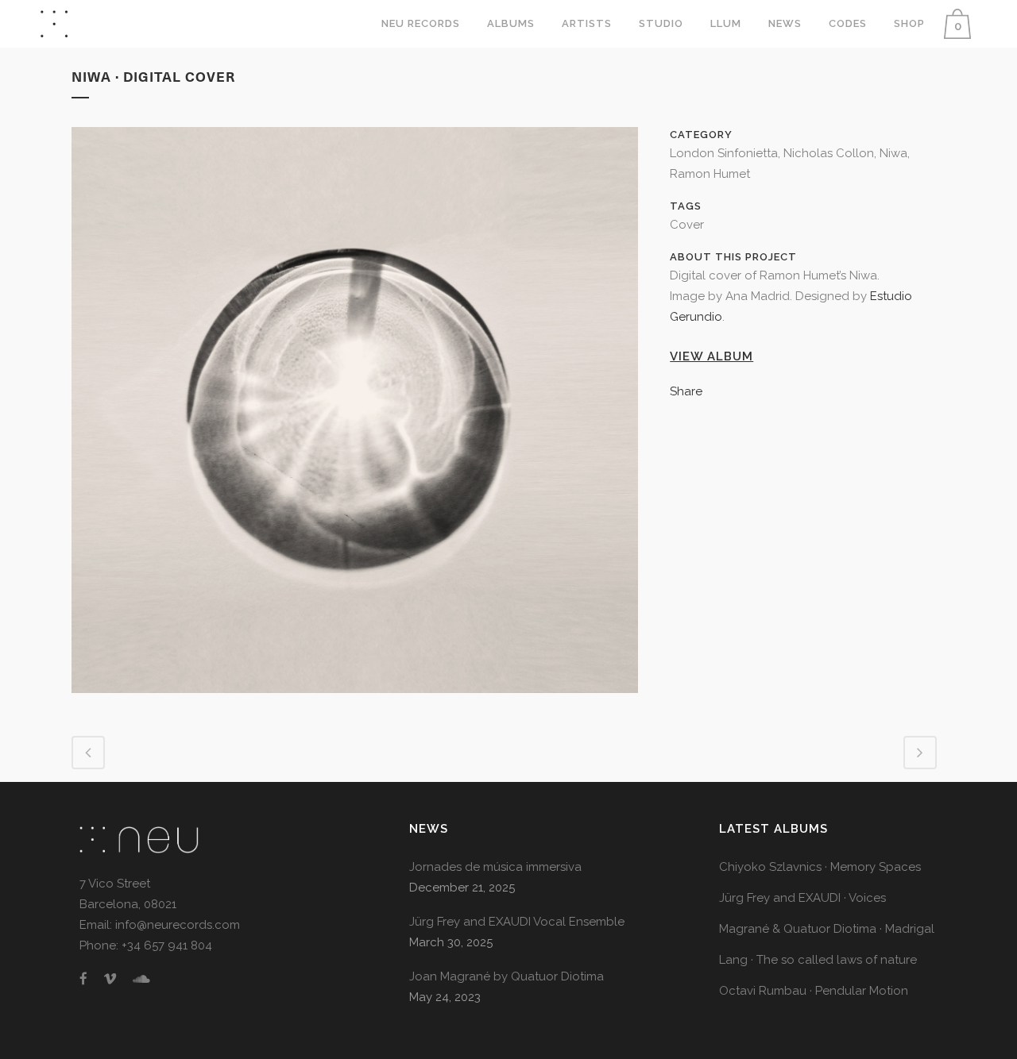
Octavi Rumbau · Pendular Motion (813, 991)
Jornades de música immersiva (495, 867)
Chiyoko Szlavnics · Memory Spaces (820, 867)
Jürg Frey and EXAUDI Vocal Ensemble (517, 922)
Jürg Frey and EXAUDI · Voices (802, 898)
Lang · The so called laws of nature (818, 960)
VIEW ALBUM (711, 356)
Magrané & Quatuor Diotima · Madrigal (826, 929)
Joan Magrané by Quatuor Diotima (506, 976)
